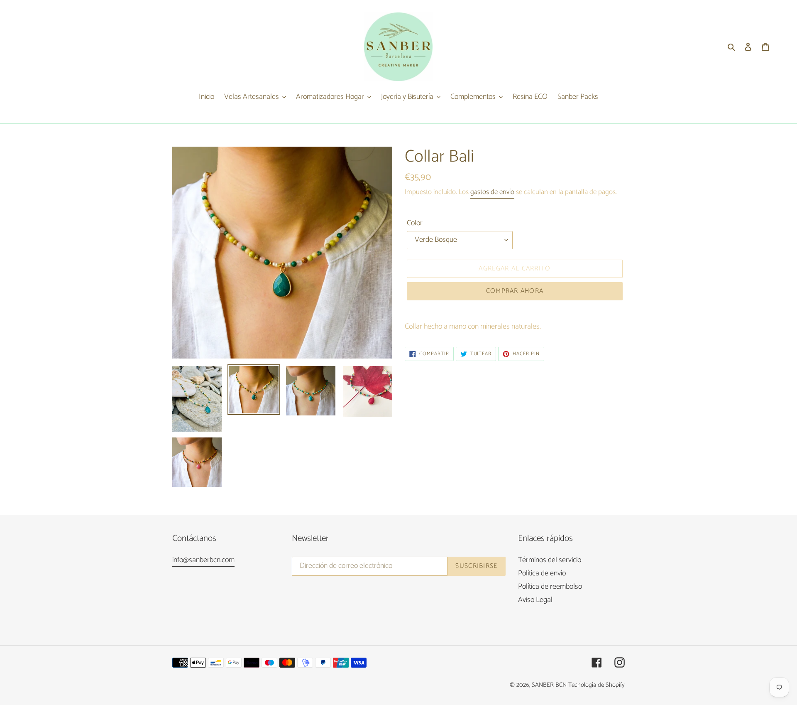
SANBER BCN (549, 685)
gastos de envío (492, 192)
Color (415, 223)
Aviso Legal (535, 600)
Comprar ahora (515, 291)
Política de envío (542, 573)
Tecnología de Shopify (596, 685)
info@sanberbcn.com (203, 560)
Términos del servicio (549, 560)
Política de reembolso (550, 586)
